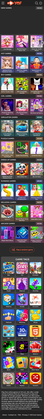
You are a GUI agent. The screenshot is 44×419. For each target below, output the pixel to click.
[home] (14, 3)
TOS (19, 415)
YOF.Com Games (36, 415)
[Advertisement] (22, 22)
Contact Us (12, 415)
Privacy (25, 415)
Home (4, 415)
